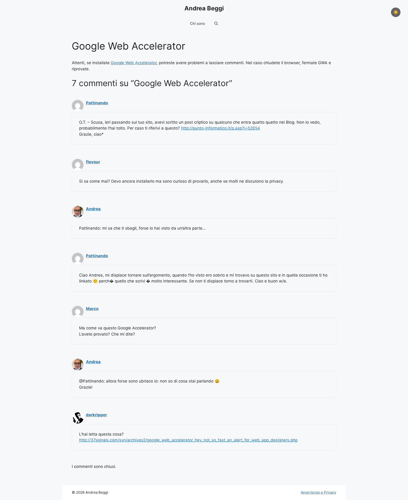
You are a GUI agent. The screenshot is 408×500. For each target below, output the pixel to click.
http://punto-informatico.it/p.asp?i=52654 (220, 128)
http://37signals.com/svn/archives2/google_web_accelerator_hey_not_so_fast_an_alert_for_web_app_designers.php (188, 440)
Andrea (93, 208)
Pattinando (97, 103)
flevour (93, 162)
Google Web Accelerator (134, 62)
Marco (92, 308)
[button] (216, 24)
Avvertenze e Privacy (318, 492)
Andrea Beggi (204, 8)
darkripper (96, 414)
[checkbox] (395, 12)
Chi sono (197, 23)
